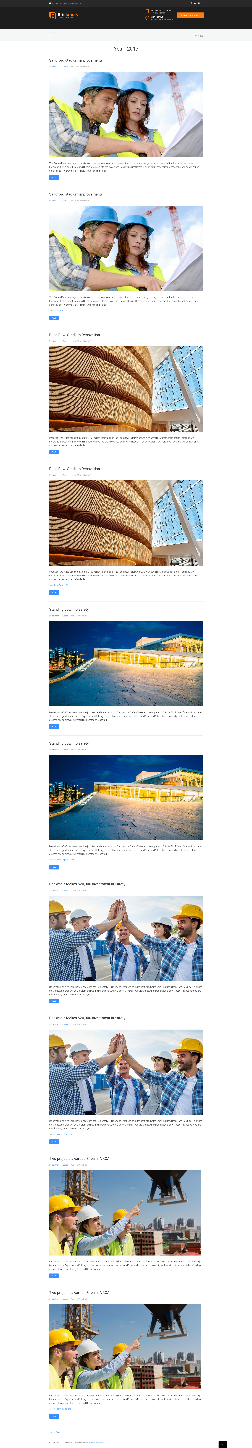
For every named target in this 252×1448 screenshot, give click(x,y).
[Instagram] (202, 3)
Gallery (57, 1134)
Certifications (65, 310)
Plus (54, 177)
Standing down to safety (69, 609)
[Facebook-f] (191, 3)
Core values (59, 585)
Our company (66, 1134)
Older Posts (54, 1432)
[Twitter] (195, 3)
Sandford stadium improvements (76, 60)
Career (65, 67)
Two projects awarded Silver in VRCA (79, 1158)
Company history (67, 860)
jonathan (55, 67)
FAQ (66, 585)
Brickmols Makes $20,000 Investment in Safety (87, 884)
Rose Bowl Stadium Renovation (74, 335)
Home (195, 35)
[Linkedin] (199, 3)
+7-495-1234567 (159, 13)
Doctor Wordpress (97, 1443)
